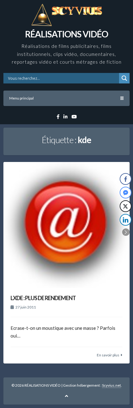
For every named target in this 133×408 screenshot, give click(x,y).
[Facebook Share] (125, 179)
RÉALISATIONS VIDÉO (66, 34)
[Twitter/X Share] (125, 206)
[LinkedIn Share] (125, 220)
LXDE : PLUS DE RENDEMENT (43, 298)
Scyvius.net (111, 385)
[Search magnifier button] (124, 78)
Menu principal (21, 98)
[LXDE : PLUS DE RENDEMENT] (66, 225)
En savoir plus (108, 355)
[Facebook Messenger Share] (125, 192)
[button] (126, 232)
